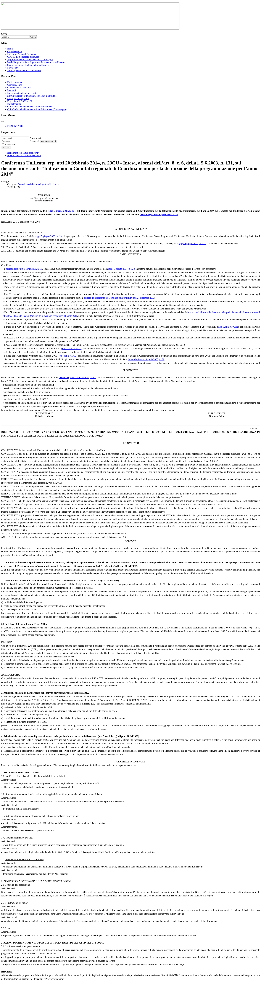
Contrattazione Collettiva (19, 87)
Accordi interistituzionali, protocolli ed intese (39, 184)
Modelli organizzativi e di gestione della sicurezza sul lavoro (35, 62)
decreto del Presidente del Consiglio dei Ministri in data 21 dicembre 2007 (119, 298)
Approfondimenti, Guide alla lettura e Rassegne (30, 59)
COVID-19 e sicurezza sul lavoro (23, 57)
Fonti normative (14, 82)
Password (34, 141)
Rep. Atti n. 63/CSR (228, 326)
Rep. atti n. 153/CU (72, 348)
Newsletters (12, 67)
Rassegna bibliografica (18, 98)
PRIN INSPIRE (15, 126)
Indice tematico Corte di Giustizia (23, 93)
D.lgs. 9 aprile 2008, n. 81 (19, 101)
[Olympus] (90, 28)
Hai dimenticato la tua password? (23, 152)
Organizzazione (14, 51)
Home (10, 48)
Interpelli (11, 90)
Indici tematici (14, 104)
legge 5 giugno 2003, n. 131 (62, 211)
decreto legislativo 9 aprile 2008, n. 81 (159, 214)
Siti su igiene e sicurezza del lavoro (24, 70)
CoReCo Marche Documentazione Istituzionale (29, 106)
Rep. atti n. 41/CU (68, 355)
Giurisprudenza (14, 85)
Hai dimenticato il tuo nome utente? (24, 155)
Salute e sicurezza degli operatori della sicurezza (30, 65)
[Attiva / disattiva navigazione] (2, 121)
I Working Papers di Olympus (21, 54)
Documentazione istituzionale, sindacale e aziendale (31, 95)
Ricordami (10, 144)
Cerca (4, 34)
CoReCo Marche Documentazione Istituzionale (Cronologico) (36, 109)
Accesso (6, 147)
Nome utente (36, 138)
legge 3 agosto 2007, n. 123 (121, 269)
